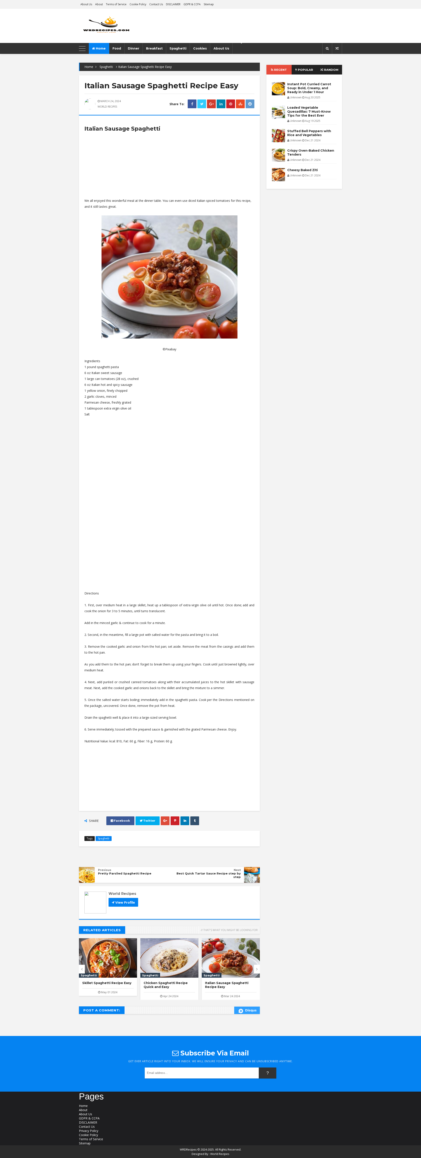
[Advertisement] (169, 167)
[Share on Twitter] (201, 104)
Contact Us (156, 4)
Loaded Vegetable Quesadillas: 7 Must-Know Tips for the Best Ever (309, 111)
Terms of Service (116, 4)
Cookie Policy (138, 4)
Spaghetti (177, 48)
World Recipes (219, 1154)
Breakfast (154, 48)
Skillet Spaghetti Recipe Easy (106, 983)
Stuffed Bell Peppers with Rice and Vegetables (309, 133)
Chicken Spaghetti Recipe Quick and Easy (166, 985)
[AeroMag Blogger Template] (117, 26)
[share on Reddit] (250, 104)
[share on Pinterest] (230, 104)
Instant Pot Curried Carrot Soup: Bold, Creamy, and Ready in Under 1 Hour (309, 88)
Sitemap (209, 4)
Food (116, 48)
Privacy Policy (88, 1131)
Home (100, 48)
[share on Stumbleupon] (240, 104)
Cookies (200, 48)
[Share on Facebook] (192, 104)
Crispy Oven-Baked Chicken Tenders (310, 152)
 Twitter (147, 820)
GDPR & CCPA (192, 4)
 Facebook (120, 820)
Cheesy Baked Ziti (302, 170)
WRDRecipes (188, 1149)
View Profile (124, 902)
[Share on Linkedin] (221, 104)
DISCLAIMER (173, 4)
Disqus (251, 1010)
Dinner (133, 48)
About (99, 4)
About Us (86, 4)
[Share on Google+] (211, 104)
